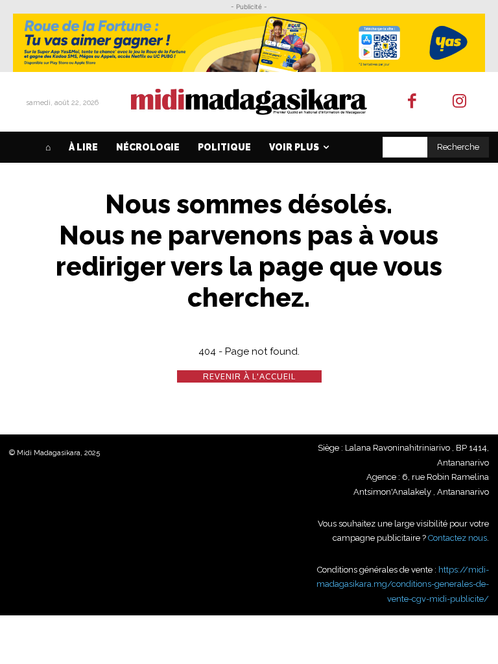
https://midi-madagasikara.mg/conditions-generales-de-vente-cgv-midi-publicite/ (402, 584)
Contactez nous (457, 538)
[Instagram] (459, 102)
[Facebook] (412, 102)
